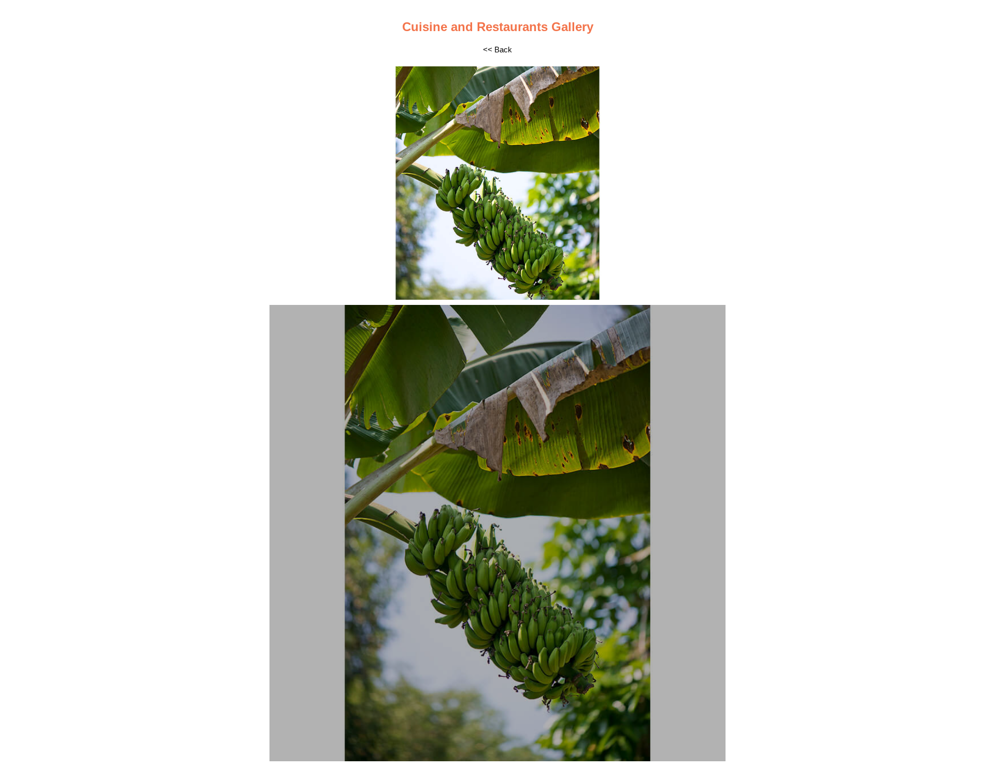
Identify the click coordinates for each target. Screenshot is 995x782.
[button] (279, 183)
